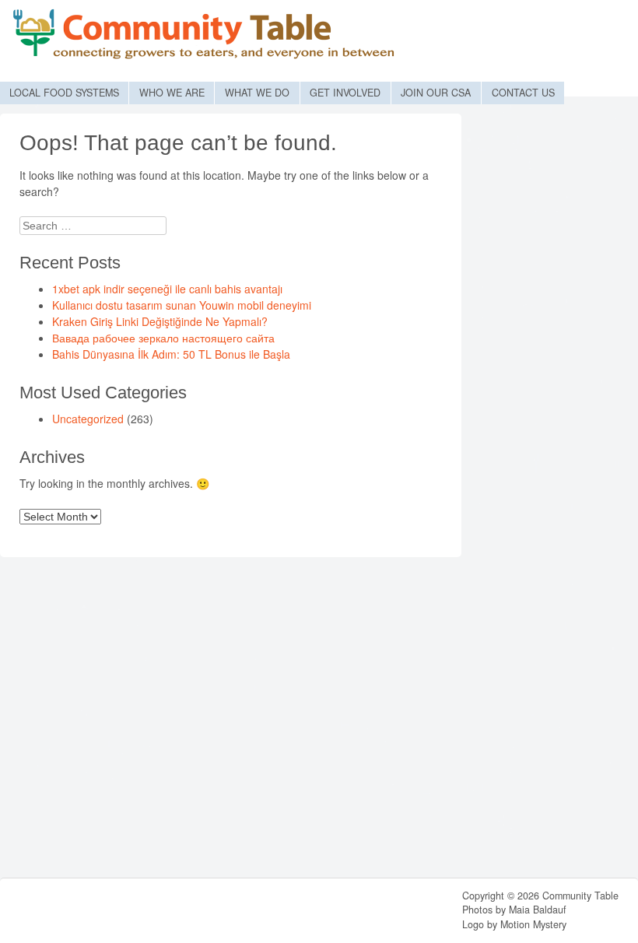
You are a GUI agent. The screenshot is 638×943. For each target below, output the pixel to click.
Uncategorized (88, 418)
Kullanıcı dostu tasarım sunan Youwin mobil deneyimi (181, 305)
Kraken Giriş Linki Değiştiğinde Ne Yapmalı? (160, 321)
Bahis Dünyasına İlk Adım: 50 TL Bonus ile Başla (171, 354)
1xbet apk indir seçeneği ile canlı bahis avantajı (167, 288)
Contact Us (523, 93)
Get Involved (345, 93)
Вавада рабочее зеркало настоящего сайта (163, 337)
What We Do (257, 93)
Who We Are (172, 93)
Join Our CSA (436, 93)
